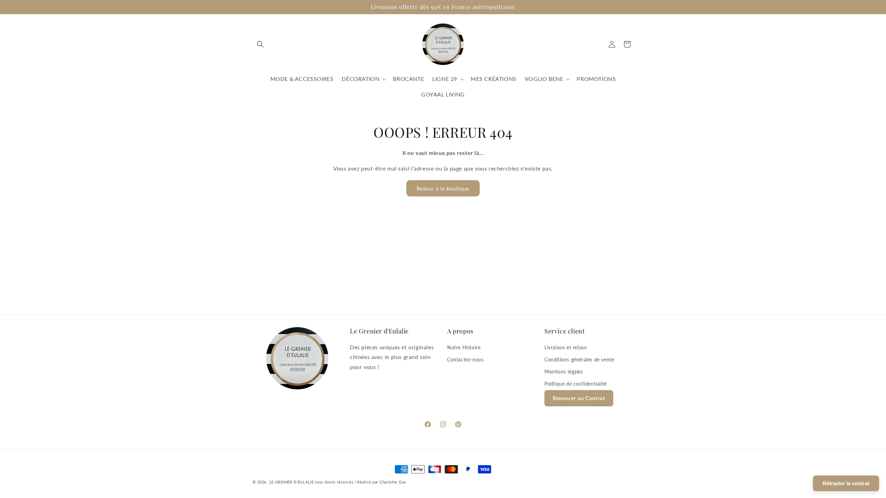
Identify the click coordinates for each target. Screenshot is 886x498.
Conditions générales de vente (579, 359)
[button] (260, 44)
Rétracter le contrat (846, 483)
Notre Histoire (463, 347)
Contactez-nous (465, 359)
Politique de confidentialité (575, 384)
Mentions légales (563, 372)
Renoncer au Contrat (579, 398)
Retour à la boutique (443, 188)
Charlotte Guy (393, 482)
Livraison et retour (565, 347)
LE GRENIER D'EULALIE (291, 482)
